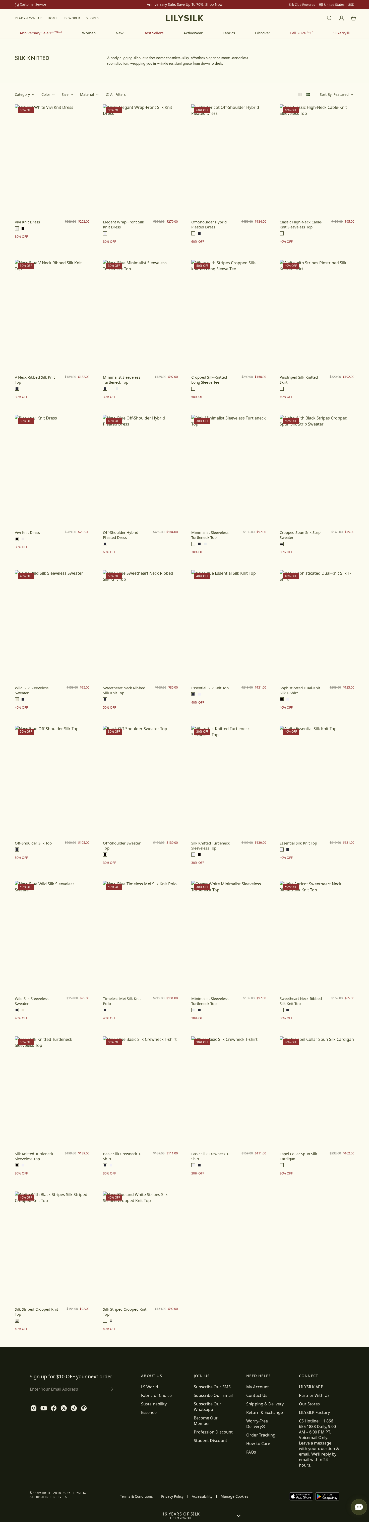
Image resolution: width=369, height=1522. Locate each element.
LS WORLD (72, 18)
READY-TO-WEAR (28, 18)
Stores (92, 18)
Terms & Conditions (136, 1496)
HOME (53, 18)
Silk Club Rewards (302, 4)
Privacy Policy (172, 1496)
